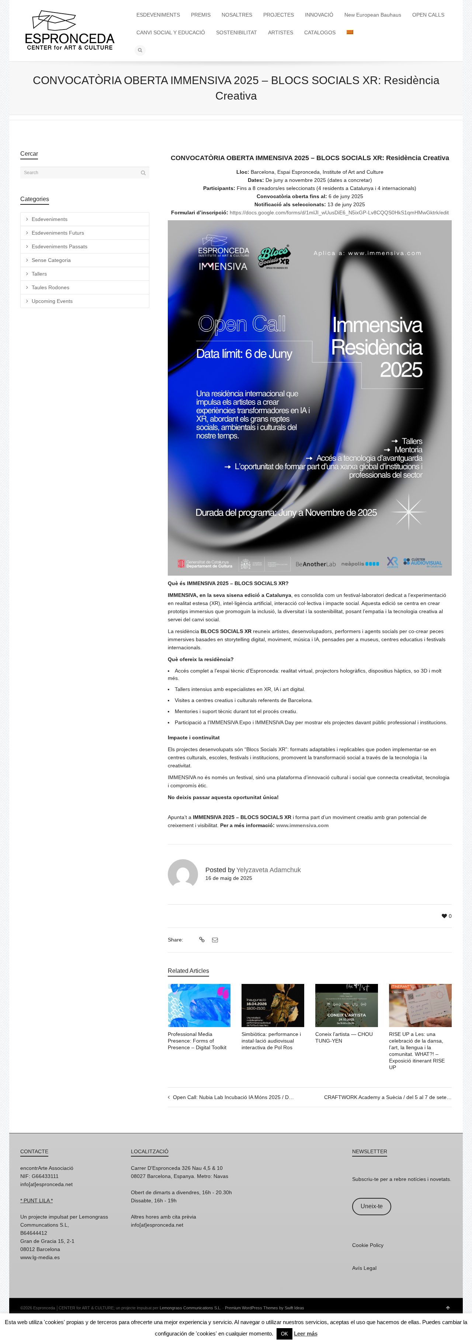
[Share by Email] (214, 940)
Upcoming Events (52, 301)
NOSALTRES (237, 15)
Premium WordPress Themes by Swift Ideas (264, 1308)
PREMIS (201, 15)
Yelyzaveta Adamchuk (268, 870)
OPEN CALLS (428, 15)
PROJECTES (278, 15)
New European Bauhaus (372, 15)
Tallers (39, 274)
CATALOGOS (320, 32)
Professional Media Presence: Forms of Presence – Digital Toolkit (197, 1040)
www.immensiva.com (302, 825)
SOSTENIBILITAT (236, 32)
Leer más (305, 1333)
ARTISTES (280, 32)
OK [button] (284, 1334)
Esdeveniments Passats (59, 246)
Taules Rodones (50, 287)
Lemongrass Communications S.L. (190, 1308)
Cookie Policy (368, 1245)
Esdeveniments (49, 219)
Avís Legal (364, 1268)
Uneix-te (372, 1206)
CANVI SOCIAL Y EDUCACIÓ (170, 32)
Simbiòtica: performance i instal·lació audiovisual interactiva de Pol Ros (271, 1040)
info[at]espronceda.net (46, 1184)
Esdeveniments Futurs (58, 233)
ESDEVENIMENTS (158, 15)
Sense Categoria (51, 260)
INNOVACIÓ (319, 15)
